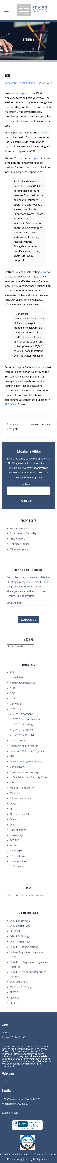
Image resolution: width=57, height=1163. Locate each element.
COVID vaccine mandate (26, 719)
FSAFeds (14, 997)
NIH (12, 808)
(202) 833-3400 (10, 1113)
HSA (12, 782)
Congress (15, 703)
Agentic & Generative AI (23, 682)
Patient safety (18, 829)
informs (37, 367)
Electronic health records (24, 745)
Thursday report (19, 543)
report (44, 272)
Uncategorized (27, 82)
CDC (12, 693)
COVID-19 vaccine (23, 729)
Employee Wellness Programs (27, 751)
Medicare (15, 793)
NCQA (13, 803)
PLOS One (10, 404)
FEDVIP (14, 992)
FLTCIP (14, 1002)
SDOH (13, 845)
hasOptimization (42, 1159)
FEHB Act (15, 931)
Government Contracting (24, 772)
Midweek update (19, 549)
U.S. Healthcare (18, 856)
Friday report (17, 538)
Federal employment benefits (26, 761)
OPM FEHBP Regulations (24, 947)
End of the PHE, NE (24, 735)
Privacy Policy (14, 1159)
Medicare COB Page (21, 987)
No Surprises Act (19, 814)
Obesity (14, 819)
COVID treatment (23, 714)
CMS (12, 698)
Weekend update (40, 424)
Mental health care (20, 798)
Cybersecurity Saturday (23, 533)
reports (24, 93)
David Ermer (11, 82)
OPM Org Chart (19, 981)
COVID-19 (15, 709)
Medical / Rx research (22, 787)
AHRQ (13, 688)
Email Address (28, 484)
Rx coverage (17, 835)
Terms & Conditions (45, 1154)
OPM (13, 824)
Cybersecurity (18, 740)
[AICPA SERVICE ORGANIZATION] (27, 1142)
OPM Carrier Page (20, 926)
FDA (12, 756)
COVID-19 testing (23, 724)
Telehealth (16, 851)
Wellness (18, 677)
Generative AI (17, 766)
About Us (7, 1032)
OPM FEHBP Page (20, 920)
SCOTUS (14, 840)
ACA (12, 672)
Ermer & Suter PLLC (13, 1037)
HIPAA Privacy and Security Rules (28, 777)
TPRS (5, 1081)
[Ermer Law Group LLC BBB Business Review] (27, 1124)
